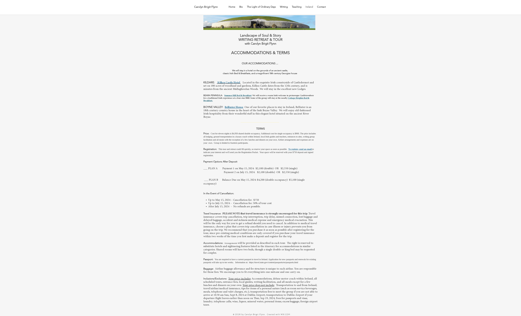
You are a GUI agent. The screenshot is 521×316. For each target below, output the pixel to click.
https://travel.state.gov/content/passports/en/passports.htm (273, 262)
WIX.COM (285, 314)
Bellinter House (234, 107)
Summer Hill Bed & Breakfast (238, 95)
